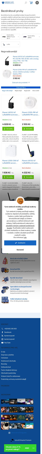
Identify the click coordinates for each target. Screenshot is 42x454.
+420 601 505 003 (10, 329)
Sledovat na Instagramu (18, 433)
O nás (3, 352)
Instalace (4, 358)
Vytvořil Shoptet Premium (23, 440)
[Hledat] (26, 3)
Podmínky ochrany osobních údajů (13, 379)
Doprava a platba (7, 355)
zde (25, 237)
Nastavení (20, 249)
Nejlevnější (18, 91)
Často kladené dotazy (9, 370)
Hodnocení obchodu (8, 361)
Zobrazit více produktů (20, 82)
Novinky (4, 364)
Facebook (7, 332)
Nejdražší (27, 91)
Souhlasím (21, 243)
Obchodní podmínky (8, 373)
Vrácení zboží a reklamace (10, 376)
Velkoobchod (6, 367)
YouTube (7, 342)
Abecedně (35, 91)
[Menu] (37, 3)
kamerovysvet (9, 336)
